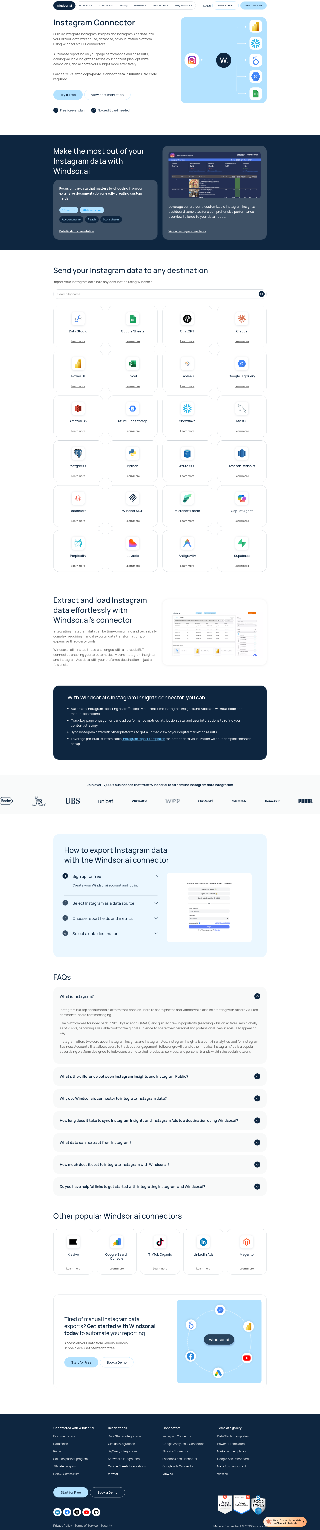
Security (106, 1525)
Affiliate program (64, 1466)
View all (113, 1474)
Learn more (78, 341)
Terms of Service (86, 1525)
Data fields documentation (76, 231)
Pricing (124, 5)
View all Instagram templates (187, 231)
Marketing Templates (231, 1451)
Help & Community (66, 1474)
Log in (207, 5)
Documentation (64, 1436)
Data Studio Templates (233, 1436)
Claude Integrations (121, 1444)
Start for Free (253, 5)
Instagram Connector (177, 1436)
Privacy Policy (62, 1525)
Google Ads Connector (178, 1466)
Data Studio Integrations (124, 1436)
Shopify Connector (175, 1451)
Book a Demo (226, 5)
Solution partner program (70, 1459)
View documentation (107, 94)
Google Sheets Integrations (127, 1466)
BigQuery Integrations (123, 1451)
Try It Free (68, 94)
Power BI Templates (231, 1444)
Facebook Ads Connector (179, 1459)
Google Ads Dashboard (233, 1459)
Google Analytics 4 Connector (183, 1444)
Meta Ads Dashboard (231, 1466)
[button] (91, 5)
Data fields (60, 1444)
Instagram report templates (143, 738)
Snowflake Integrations (124, 1459)
